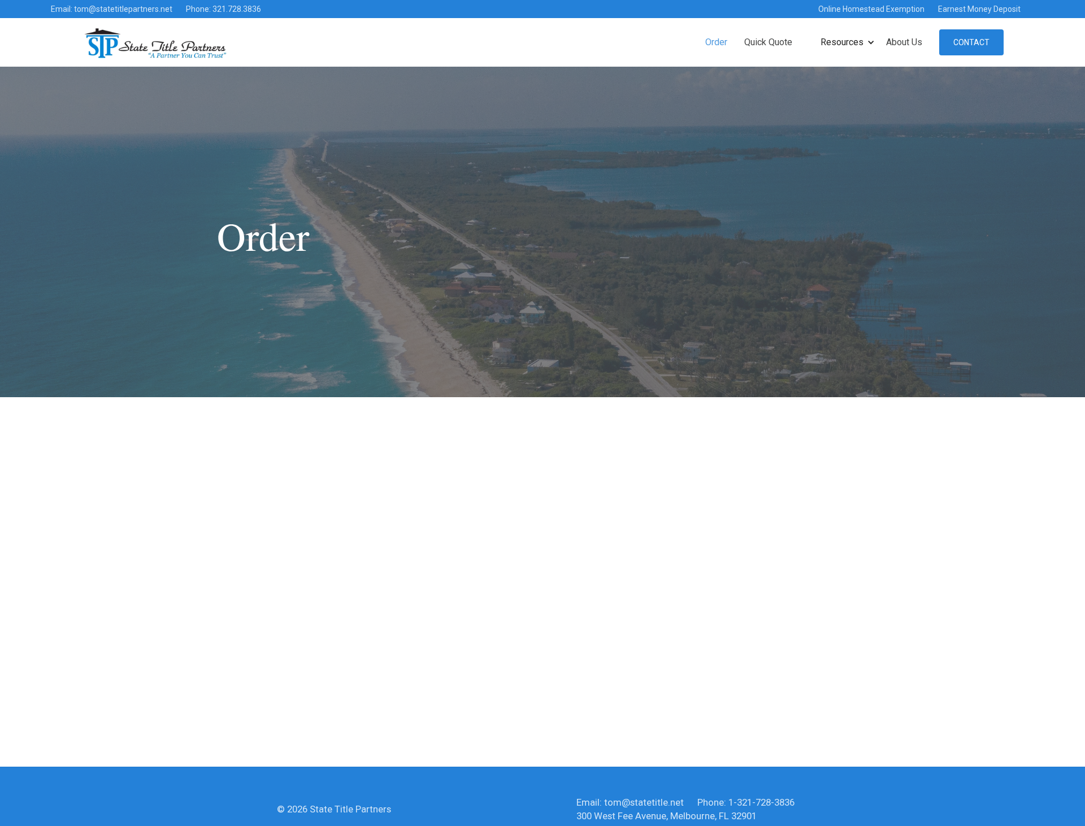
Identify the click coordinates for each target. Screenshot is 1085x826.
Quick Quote (768, 42)
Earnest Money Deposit (979, 9)
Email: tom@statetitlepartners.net (111, 9)
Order (716, 42)
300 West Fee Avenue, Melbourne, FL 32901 (666, 815)
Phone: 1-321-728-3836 (746, 802)
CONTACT (971, 42)
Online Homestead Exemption (871, 9)
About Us (904, 42)
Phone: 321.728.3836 (223, 9)
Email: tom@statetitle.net (630, 802)
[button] (847, 42)
